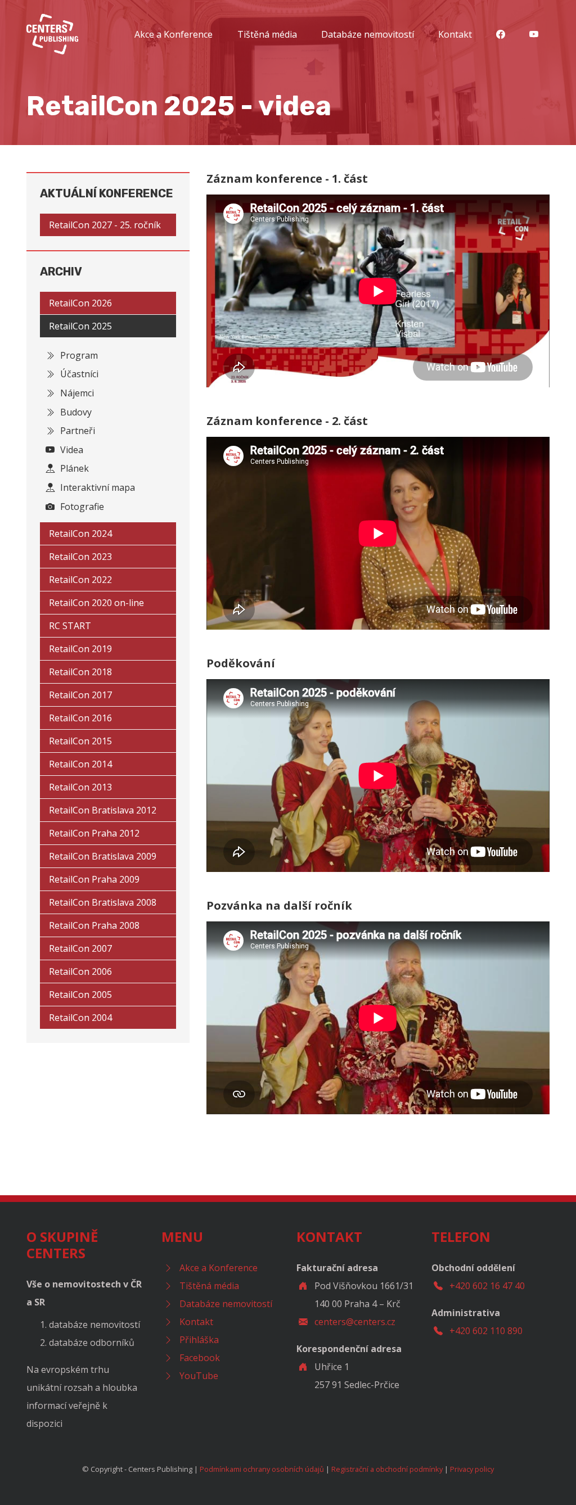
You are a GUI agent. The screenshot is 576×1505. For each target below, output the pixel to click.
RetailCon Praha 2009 (94, 879)
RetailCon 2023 (80, 556)
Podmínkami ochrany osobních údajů (262, 1469)
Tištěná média (267, 34)
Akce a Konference (173, 34)
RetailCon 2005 (80, 994)
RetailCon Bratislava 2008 (102, 902)
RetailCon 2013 (80, 787)
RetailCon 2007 (80, 948)
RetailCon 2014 (80, 764)
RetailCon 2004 (80, 1017)
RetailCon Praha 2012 (94, 833)
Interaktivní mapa (96, 487)
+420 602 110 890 (486, 1331)
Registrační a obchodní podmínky (387, 1469)
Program (78, 355)
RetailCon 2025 (80, 326)
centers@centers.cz (354, 1322)
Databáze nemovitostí (367, 34)
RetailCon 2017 (80, 695)
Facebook (199, 1358)
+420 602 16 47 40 (487, 1286)
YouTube (198, 1376)
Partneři (76, 430)
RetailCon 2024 (80, 533)
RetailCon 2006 (80, 971)
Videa (70, 450)
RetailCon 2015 (80, 741)
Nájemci (76, 393)
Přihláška (199, 1340)
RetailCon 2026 (80, 303)
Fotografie (81, 506)
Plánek (73, 468)
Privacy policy (472, 1469)
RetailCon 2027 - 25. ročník (105, 225)
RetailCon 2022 (80, 579)
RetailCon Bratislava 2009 (102, 856)
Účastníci (78, 374)
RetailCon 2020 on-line (96, 602)
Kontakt (455, 34)
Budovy (75, 412)
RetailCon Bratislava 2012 (102, 810)
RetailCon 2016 (80, 718)
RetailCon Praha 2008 (94, 925)
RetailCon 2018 (80, 672)
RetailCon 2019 (80, 649)
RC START (70, 626)
